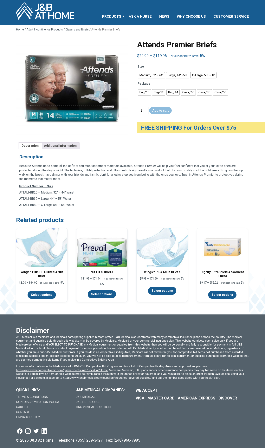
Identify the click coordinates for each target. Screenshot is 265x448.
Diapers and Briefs (77, 29)
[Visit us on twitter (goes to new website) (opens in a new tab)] (36, 431)
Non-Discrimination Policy (38, 402)
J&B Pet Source (88, 402)
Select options (41, 295)
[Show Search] (246, 5)
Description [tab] (30, 146)
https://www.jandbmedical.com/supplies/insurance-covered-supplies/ (107, 377)
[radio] (151, 75)
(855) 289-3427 (89, 440)
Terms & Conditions (32, 397)
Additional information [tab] (60, 146)
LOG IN (220, 5)
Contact (22, 412)
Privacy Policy (28, 417)
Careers (22, 407)
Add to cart (160, 110)
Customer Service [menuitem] (231, 16)
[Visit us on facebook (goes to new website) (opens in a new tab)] (19, 431)
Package (144, 83)
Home (20, 29)
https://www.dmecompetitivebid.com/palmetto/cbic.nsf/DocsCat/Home (62, 370)
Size (141, 66)
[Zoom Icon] (72, 88)
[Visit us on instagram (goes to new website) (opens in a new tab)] (28, 431)
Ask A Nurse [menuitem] (140, 16)
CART (236, 5)
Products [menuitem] (111, 16)
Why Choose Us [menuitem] (191, 16)
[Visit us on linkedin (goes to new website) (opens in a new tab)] (44, 431)
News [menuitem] (164, 16)
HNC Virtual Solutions (94, 407)
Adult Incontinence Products (45, 29)
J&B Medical (85, 397)
